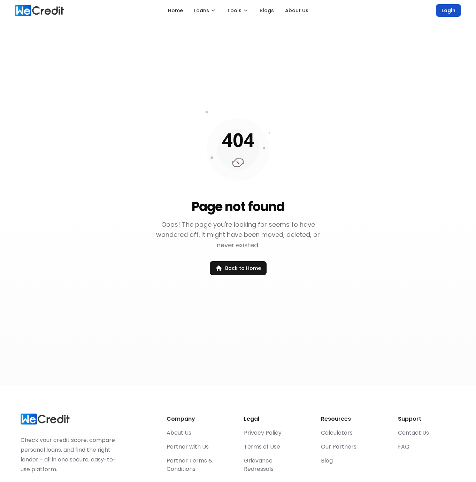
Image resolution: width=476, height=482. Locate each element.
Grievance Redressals (259, 465)
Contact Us (413, 433)
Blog (327, 461)
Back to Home (243, 268)
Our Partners (338, 447)
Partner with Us (188, 447)
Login (448, 10)
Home (175, 10)
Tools (234, 10)
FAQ (403, 447)
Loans (201, 10)
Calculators (337, 433)
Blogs (267, 10)
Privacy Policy (263, 433)
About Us (296, 10)
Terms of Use (262, 447)
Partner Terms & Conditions (190, 465)
